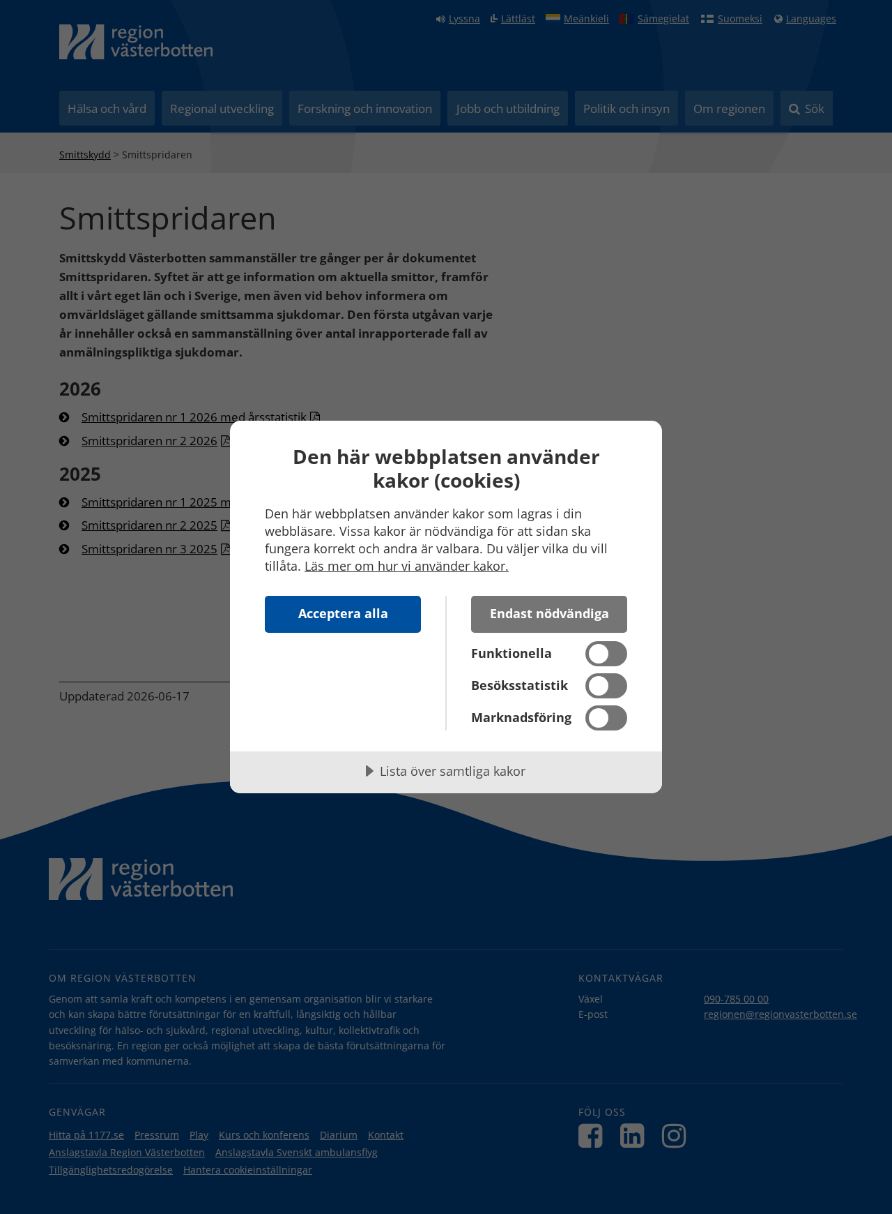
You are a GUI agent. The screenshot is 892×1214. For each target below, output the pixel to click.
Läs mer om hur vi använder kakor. (407, 565)
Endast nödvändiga (549, 613)
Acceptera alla (343, 613)
